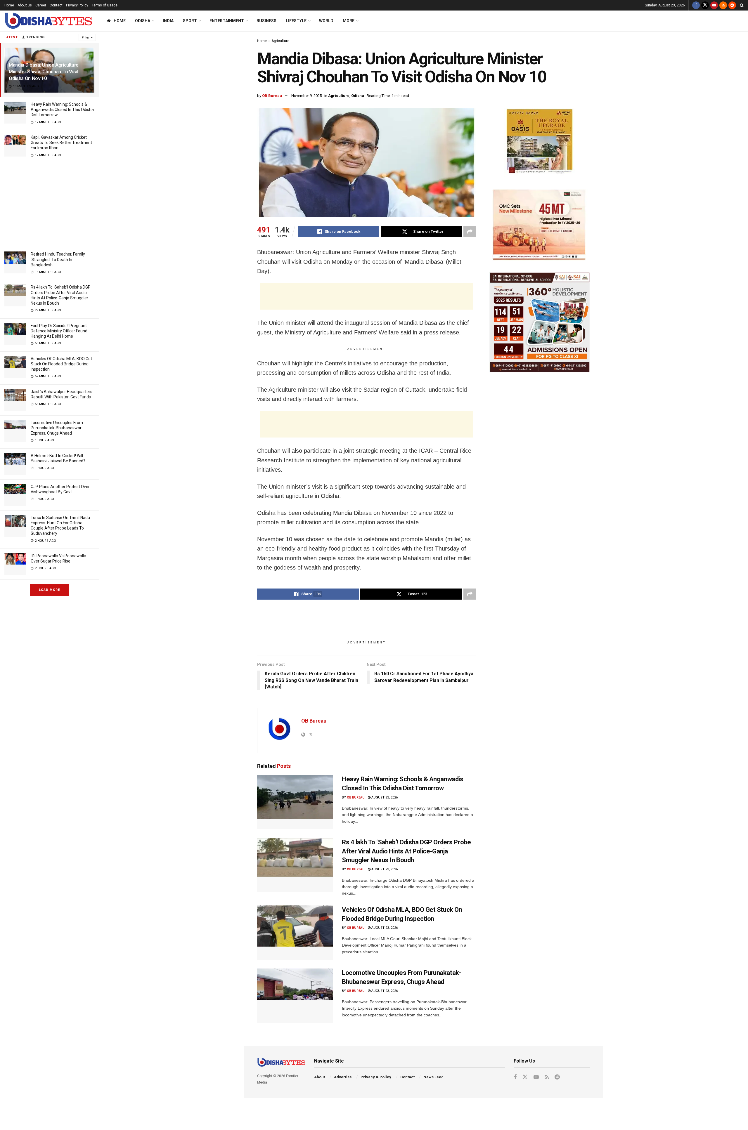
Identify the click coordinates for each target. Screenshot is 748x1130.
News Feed (433, 1077)
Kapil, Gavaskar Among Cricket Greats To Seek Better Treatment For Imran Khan (61, 142)
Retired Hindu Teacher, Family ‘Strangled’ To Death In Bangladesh (58, 259)
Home (9, 5)
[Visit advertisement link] (539, 142)
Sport (190, 20)
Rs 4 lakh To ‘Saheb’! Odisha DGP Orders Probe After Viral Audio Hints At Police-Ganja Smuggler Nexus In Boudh (406, 851)
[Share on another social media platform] (469, 231)
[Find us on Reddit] (732, 5)
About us (25, 5)
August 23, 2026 (384, 797)
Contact (56, 5)
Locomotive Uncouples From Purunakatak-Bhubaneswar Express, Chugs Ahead (57, 427)
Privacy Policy (77, 5)
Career (40, 5)
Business (266, 20)
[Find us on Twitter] (705, 5)
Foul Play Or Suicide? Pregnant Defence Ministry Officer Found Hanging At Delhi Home (59, 331)
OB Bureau (272, 95)
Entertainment (226, 20)
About (319, 1077)
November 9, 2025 (306, 95)
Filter (85, 37)
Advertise (343, 1077)
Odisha (142, 20)
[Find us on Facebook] (696, 5)
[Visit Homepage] (48, 21)
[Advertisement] (49, 204)
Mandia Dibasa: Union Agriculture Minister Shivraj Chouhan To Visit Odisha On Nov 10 (44, 71)
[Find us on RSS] (723, 5)
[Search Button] (742, 5)
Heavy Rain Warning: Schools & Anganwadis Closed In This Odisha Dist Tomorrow (62, 109)
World (326, 20)
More (348, 20)
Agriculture (280, 41)
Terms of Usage (104, 5)
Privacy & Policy (376, 1077)
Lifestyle (296, 20)
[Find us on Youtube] (714, 5)
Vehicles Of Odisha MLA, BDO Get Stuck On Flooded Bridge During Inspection (61, 364)
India (168, 20)
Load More (49, 590)
